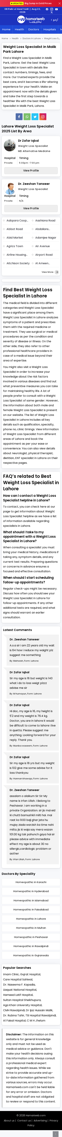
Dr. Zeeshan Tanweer (34, 184)
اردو (55, 20)
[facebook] (47, 9)
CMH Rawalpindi (14, 1010)
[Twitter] (35, 116)
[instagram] (42, 116)
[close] (59, 3)
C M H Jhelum (36, 1021)
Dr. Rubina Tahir (13, 1015)
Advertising (40, 1120)
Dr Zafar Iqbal (28, 141)
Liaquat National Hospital (19, 990)
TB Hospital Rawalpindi (40, 1015)
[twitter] (51, 12)
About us (9, 1120)
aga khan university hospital (22, 1005)
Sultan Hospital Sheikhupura (22, 1000)
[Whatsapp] (27, 116)
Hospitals (49, 29)
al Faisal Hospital (14, 1021)
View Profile (31, 170)
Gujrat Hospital (30, 974)
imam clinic (11, 974)
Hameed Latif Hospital (18, 995)
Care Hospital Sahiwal (17, 979)
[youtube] (56, 9)
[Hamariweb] (31, 20)
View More (48, 272)
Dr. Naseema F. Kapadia (19, 985)
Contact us (24, 1120)
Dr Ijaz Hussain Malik (39, 1010)
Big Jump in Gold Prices (32, 3)
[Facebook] (19, 116)
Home (6, 29)
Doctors (33, 29)
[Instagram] (51, 9)
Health (19, 29)
